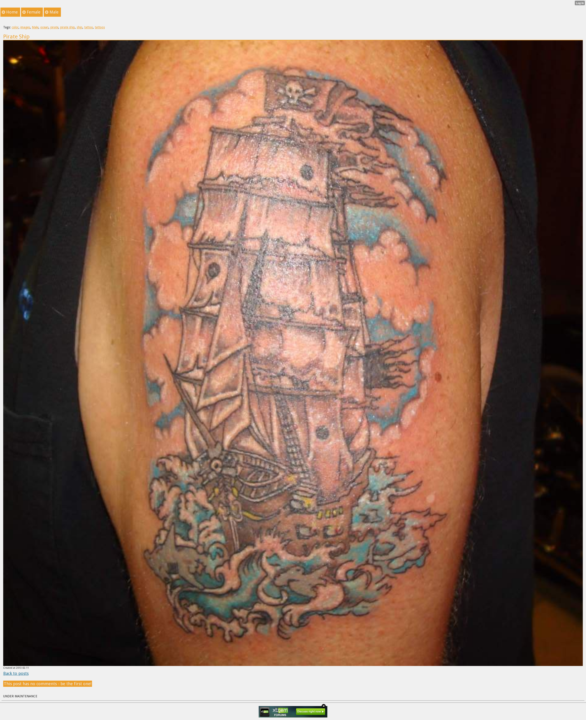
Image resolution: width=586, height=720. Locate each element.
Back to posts (16, 673)
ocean (44, 27)
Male (35, 27)
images (25, 27)
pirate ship (67, 27)
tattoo (88, 27)
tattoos (100, 27)
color (15, 27)
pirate (54, 27)
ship (79, 27)
